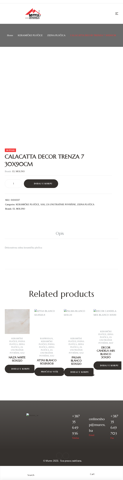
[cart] (92, 471)
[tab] (61, 233)
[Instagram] (66, 456)
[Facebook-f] (59, 456)
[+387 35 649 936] (67, 426)
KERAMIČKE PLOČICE (30, 35)
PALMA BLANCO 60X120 (76, 361)
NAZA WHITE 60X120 (17, 359)
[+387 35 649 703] (105, 426)
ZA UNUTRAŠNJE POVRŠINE (61, 204)
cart (92, 474)
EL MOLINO (18, 171)
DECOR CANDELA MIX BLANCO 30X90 (106, 352)
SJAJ (43, 204)
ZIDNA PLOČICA (56, 35)
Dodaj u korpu (43, 184)
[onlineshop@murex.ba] (84, 426)
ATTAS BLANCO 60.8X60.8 (47, 362)
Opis (60, 233)
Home (10, 35)
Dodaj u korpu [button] (20, 369)
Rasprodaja (46, 338)
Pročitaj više (49, 372)
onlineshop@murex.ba (97, 425)
